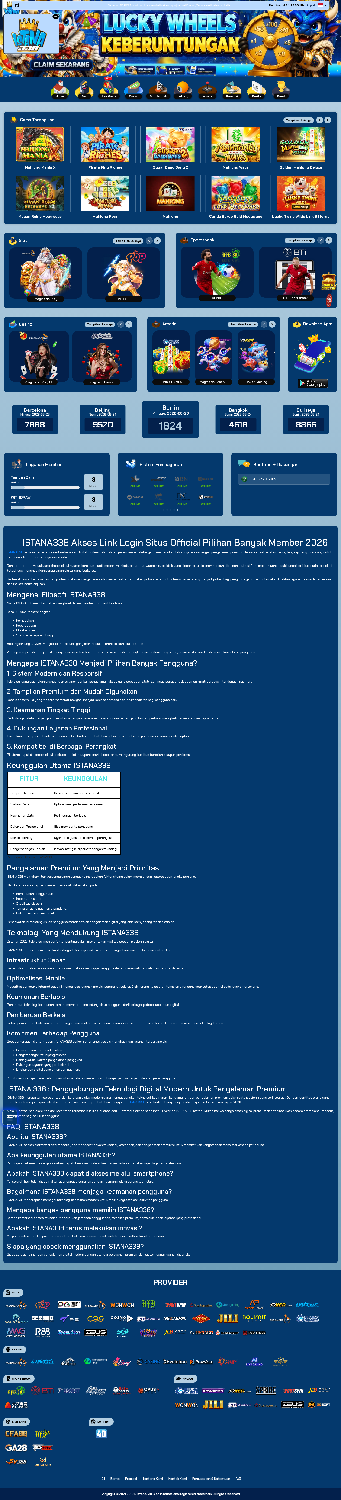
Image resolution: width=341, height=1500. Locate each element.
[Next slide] (327, 120)
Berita (115, 1479)
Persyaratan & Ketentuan (211, 1479)
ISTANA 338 (135, 1102)
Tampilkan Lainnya (298, 120)
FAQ (238, 1479)
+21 (102, 1479)
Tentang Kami (152, 1479)
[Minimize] (55, 16)
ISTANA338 (15, 552)
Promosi (131, 1479)
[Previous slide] (319, 120)
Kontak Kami (177, 1479)
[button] (55, 16)
